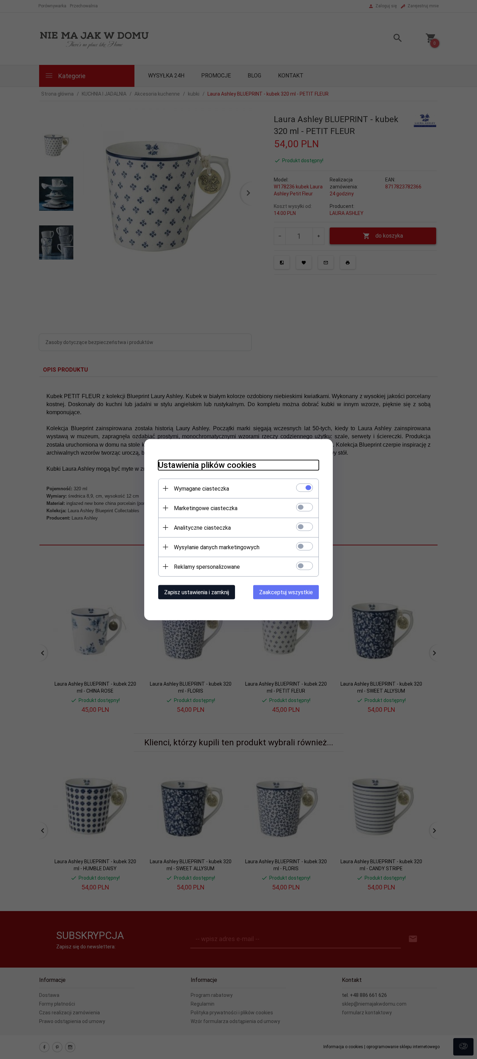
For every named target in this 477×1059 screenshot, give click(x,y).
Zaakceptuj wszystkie (286, 592)
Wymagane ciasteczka (201, 488)
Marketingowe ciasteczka (205, 508)
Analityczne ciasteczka (202, 527)
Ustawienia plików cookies (207, 465)
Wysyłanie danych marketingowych (216, 547)
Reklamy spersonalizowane (207, 566)
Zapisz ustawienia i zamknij (196, 592)
